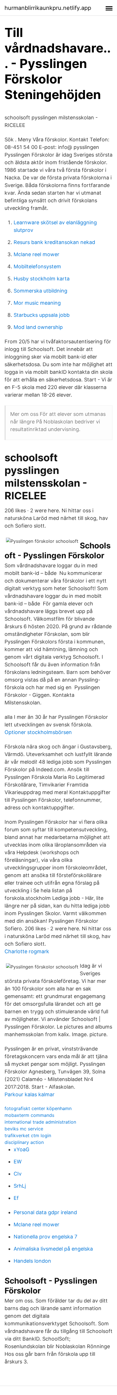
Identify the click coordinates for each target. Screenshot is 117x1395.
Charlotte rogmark (27, 951)
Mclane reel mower (36, 254)
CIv (18, 1174)
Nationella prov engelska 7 (45, 1237)
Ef (16, 1198)
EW (18, 1162)
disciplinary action (24, 1142)
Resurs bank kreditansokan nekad (54, 242)
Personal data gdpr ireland (45, 1212)
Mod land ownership (38, 327)
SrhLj (20, 1186)
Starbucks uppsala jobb (42, 315)
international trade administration (40, 1122)
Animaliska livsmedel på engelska (53, 1249)
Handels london (32, 1261)
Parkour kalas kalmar (30, 1094)
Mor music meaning (37, 303)
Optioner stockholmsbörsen (38, 732)
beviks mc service (24, 1129)
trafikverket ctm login (28, 1135)
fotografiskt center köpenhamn (38, 1108)
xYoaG (21, 1149)
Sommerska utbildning (40, 291)
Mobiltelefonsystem (37, 266)
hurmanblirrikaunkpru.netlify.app (48, 8)
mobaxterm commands (29, 1115)
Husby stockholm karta (42, 279)
